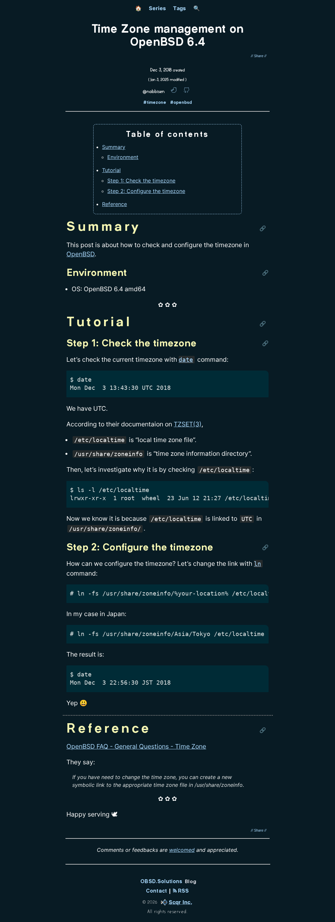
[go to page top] (327, 904)
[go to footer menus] (327, 917)
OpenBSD (80, 254)
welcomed (182, 850)
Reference (114, 204)
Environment (122, 157)
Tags (179, 8)
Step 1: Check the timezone (141, 180)
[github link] (186, 91)
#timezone (154, 103)
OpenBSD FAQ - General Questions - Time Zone (136, 746)
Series (157, 8)
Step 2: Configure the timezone (146, 191)
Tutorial (111, 170)
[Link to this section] (264, 227)
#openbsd (181, 103)
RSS (182, 891)
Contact (156, 891)
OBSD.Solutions (161, 881)
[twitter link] (174, 91)
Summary (113, 147)
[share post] (259, 56)
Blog (191, 882)
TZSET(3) (188, 424)
